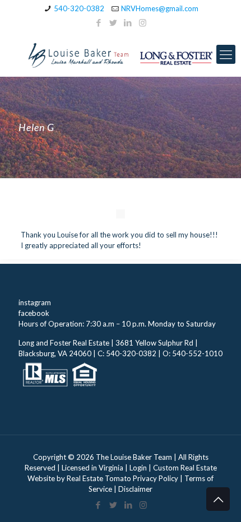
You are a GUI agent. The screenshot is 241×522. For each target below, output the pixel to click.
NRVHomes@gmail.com (159, 8)
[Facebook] (99, 22)
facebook (33, 313)
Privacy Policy (155, 478)
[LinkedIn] (128, 22)
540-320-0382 (79, 8)
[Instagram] (143, 22)
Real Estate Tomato (99, 478)
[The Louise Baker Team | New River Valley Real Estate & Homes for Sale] (120, 54)
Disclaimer (135, 488)
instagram (34, 302)
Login (138, 467)
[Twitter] (113, 22)
